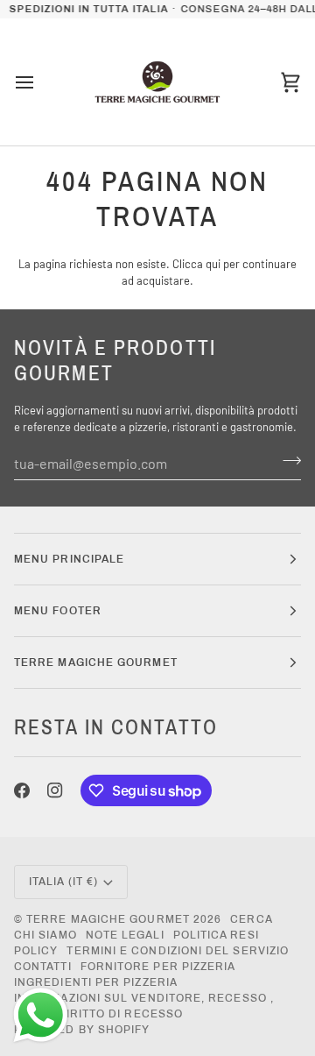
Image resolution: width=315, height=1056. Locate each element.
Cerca (251, 919)
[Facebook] (22, 790)
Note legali (125, 935)
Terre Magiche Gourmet (109, 919)
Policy (36, 951)
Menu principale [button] (69, 559)
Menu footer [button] (58, 611)
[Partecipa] (286, 461)
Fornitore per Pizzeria (158, 966)
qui (213, 264)
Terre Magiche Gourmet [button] (96, 662)
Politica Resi (216, 935)
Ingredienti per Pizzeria (96, 982)
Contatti (43, 966)
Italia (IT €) (63, 881)
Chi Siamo (45, 935)
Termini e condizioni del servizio (177, 951)
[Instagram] (55, 790)
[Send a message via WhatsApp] (41, 1015)
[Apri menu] (40, 82)
